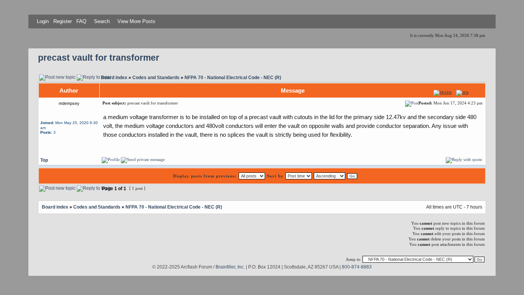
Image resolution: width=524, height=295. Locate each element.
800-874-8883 (357, 266)
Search (101, 21)
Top (44, 159)
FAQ (80, 21)
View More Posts (136, 21)
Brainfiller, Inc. (230, 266)
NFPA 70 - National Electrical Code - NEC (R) (233, 77)
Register (62, 21)
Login (43, 21)
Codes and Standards (156, 77)
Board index (114, 77)
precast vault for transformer (98, 58)
